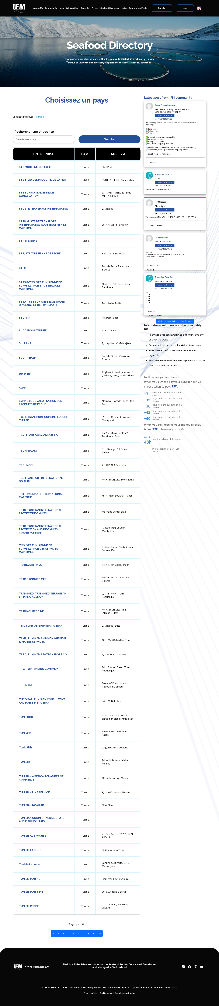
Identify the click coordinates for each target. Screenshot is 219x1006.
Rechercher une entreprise (34, 131)
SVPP (22, 388)
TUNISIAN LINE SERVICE (34, 792)
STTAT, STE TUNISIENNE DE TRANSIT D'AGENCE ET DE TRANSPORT (43, 303)
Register (161, 8)
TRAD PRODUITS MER (32, 579)
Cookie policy (106, 993)
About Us (38, 8)
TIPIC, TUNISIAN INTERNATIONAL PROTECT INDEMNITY (40, 511)
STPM (22, 267)
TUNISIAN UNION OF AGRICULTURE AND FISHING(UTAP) (41, 819)
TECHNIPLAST (28, 450)
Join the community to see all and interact (175, 321)
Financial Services (54, 8)
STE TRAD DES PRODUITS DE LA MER (42, 179)
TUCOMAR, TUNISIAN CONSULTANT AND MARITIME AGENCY (42, 701)
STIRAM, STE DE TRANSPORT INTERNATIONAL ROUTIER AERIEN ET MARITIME (42, 224)
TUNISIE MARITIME (31, 891)
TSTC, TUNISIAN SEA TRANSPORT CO (43, 654)
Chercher (109, 139)
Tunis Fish (25, 747)
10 (99, 933)
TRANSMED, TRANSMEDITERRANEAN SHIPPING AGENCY (42, 595)
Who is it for (72, 8)
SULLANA (25, 343)
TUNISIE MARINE (29, 878)
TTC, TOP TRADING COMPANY (38, 668)
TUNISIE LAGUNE (30, 850)
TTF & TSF (25, 684)
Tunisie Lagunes (30, 864)
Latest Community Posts (134, 8)
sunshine (25, 373)
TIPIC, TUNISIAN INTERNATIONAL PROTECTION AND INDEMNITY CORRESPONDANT (40, 529)
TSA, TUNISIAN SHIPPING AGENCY (41, 625)
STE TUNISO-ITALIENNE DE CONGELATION (36, 194)
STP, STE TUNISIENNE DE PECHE (40, 253)
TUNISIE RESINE (29, 906)
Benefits (85, 8)
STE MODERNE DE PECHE (35, 167)
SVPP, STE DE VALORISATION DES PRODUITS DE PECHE (40, 402)
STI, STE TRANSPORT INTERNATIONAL (44, 208)
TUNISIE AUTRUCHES (32, 835)
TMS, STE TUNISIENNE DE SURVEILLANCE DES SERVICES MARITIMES (38, 548)
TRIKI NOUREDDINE (31, 611)
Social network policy (125, 993)
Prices (95, 8)
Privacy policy (90, 993)
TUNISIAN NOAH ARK (32, 805)
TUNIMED (25, 733)
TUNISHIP (25, 761)
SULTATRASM (27, 357)
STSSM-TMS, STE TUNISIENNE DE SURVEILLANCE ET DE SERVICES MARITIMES (40, 285)
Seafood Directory (109, 8)
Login (185, 8)
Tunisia (40, 116)
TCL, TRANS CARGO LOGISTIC (38, 434)
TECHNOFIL (26, 465)
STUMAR (24, 317)
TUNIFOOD (26, 717)
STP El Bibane (28, 240)
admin (174, 987)
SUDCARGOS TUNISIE (33, 330)
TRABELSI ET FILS (30, 564)
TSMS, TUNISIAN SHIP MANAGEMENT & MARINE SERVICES (42, 640)
